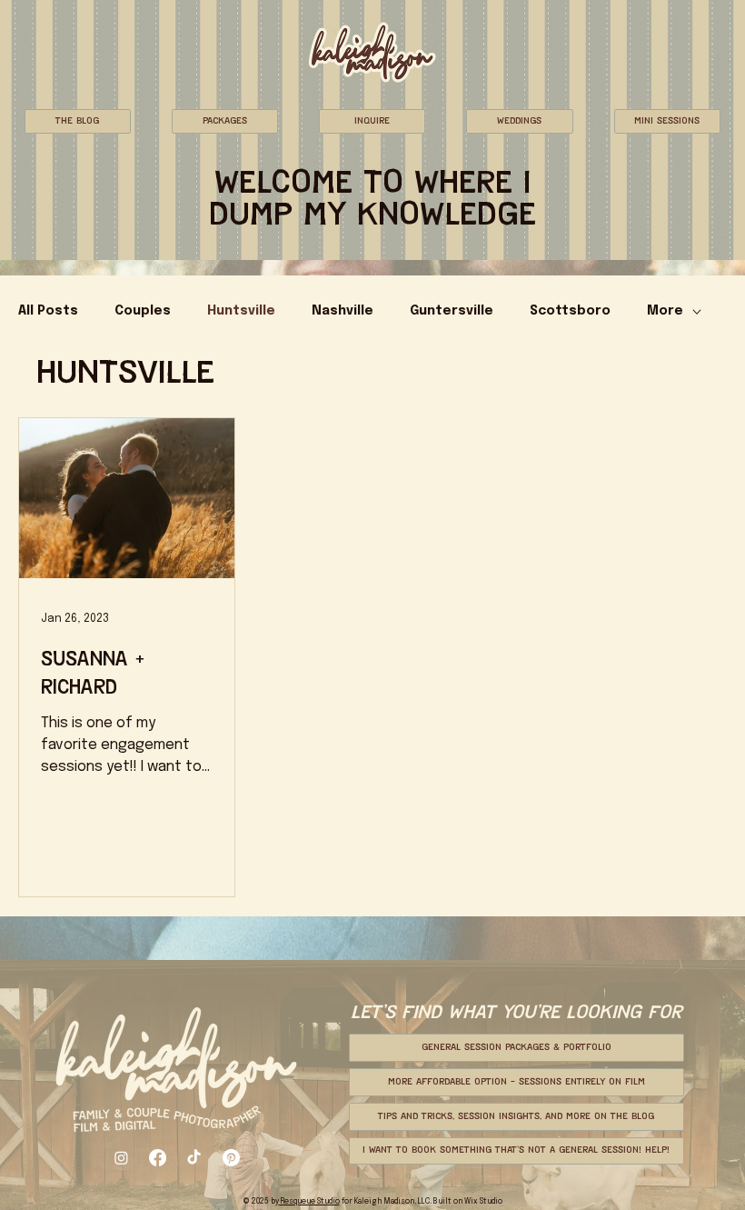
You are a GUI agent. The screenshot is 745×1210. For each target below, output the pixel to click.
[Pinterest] (231, 1157)
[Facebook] (157, 1157)
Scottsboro (570, 311)
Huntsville (241, 311)
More (665, 311)
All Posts (48, 311)
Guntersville (451, 311)
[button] (78, 121)
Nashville (342, 311)
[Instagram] (121, 1157)
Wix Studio (483, 1201)
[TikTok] (194, 1157)
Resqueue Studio (309, 1201)
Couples (142, 311)
